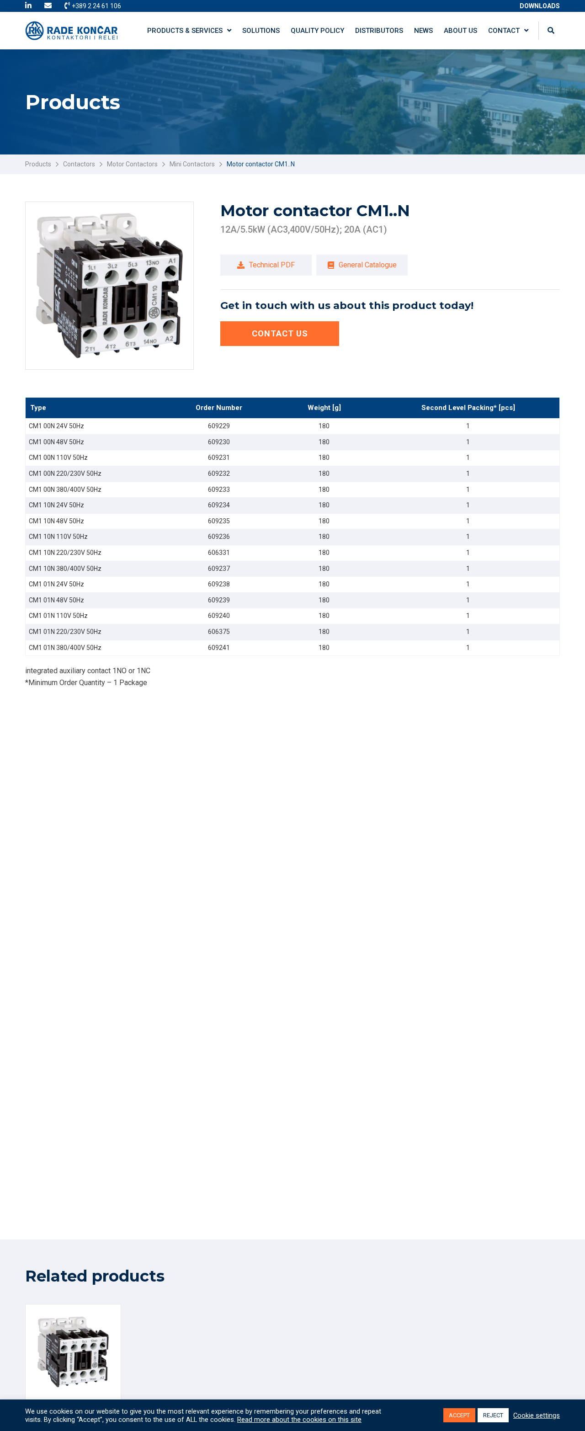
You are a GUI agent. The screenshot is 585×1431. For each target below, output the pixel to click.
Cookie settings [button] (536, 1415)
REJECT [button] (493, 1415)
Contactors (79, 164)
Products (38, 164)
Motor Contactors (132, 164)
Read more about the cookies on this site (299, 1419)
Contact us (280, 333)
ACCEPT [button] (459, 1415)
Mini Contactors (192, 164)
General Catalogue (368, 265)
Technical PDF (272, 265)
